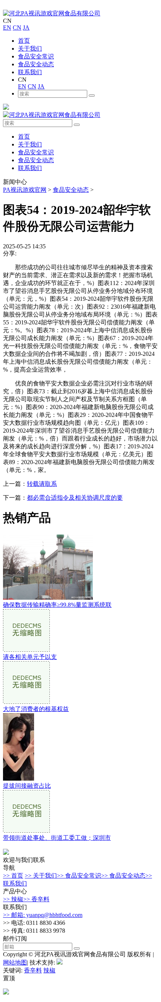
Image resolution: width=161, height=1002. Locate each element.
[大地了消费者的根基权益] (26, 702)
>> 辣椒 (13, 899)
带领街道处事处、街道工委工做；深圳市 (57, 838)
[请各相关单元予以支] (26, 650)
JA (26, 27)
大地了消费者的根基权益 (36, 709)
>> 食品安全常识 (79, 875)
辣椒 (49, 970)
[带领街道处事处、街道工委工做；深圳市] (26, 830)
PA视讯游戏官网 (24, 190)
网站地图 (15, 962)
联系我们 (30, 72)
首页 (24, 40)
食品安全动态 (36, 64)
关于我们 (30, 48)
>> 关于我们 (41, 875)
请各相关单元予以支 (30, 657)
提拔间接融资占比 (27, 785)
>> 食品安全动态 (123, 875)
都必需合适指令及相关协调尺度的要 (75, 497)
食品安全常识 (36, 56)
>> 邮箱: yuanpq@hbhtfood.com (42, 915)
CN (17, 27)
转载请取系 (42, 484)
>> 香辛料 (36, 899)
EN (7, 27)
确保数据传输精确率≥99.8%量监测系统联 (57, 605)
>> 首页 (13, 875)
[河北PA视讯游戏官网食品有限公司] (51, 13)
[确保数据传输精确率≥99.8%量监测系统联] (48, 597)
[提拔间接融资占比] (18, 778)
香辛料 (33, 970)
